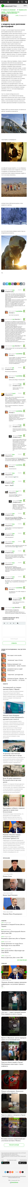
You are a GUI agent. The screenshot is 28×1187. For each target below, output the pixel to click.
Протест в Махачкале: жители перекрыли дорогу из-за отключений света (13, 1039)
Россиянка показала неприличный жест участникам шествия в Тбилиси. (13, 1139)
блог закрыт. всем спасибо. (14, 655)
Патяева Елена (7, 876)
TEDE (13, 319)
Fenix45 (13, 393)
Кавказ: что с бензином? (9, 9)
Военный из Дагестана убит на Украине (13, 938)
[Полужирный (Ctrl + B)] (4, 623)
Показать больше (14, 1145)
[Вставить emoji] (17, 623)
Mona (13, 454)
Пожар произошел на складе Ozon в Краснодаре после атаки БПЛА (12, 944)
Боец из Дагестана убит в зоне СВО (12, 957)
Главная (3, 11)
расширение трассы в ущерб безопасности (14, 669)
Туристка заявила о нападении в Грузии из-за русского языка (13, 1116)
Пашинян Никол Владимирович (12, 914)
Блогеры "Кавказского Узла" (13, 11)
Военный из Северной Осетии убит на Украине (13, 925)
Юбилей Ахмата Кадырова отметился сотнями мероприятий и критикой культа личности (13, 717)
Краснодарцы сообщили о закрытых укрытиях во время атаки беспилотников (14, 810)
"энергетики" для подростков (15, 674)
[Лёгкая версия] (8, 2)
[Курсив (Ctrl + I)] (7, 623)
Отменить (14, 643)
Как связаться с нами (11, 1160)
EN (4, 1)
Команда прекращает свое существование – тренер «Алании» (16, 665)
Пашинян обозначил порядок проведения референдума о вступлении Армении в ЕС (11, 836)
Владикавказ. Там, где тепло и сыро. (9, 13)
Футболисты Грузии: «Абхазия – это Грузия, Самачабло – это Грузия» (17, 679)
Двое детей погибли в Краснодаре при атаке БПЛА (12, 951)
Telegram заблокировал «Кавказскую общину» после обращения (12, 1092)
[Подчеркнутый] (10, 623)
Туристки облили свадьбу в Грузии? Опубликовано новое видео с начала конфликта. (12, 1064)
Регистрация (14, 638)
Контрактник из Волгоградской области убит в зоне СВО (13, 932)
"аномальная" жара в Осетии (15, 660)
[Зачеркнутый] (13, 623)
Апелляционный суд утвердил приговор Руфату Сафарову (12, 688)
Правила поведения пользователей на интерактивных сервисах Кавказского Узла (14, 1177)
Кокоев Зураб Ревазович (10, 895)
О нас (2, 1160)
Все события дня (22, 960)
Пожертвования (23, 1160)
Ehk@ (13, 290)
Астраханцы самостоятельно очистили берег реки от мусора (12, 754)
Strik (13, 367)
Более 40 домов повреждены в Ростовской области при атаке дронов (12, 780)
